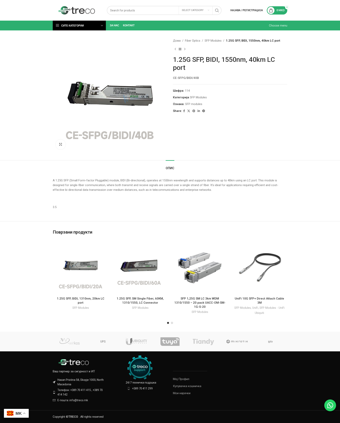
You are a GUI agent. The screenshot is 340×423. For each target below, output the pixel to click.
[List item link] (80, 392)
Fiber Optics (192, 40)
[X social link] (188, 111)
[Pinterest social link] (193, 111)
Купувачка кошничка (187, 386)
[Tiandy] (203, 341)
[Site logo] (77, 10)
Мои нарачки (181, 393)
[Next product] (184, 49)
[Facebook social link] (184, 111)
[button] (330, 405)
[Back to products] (180, 49)
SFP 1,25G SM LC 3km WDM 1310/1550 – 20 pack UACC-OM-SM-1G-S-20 (199, 303)
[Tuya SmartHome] (170, 341)
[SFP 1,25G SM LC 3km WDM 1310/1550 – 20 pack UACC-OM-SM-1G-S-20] (200, 267)
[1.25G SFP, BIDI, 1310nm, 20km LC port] (80, 267)
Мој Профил (181, 379)
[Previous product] (175, 49)
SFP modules (193, 104)
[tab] (170, 166)
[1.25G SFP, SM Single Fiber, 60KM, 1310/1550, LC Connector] (140, 267)
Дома (177, 40)
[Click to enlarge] (61, 144)
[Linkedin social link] (198, 111)
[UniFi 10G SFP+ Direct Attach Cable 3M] (259, 267)
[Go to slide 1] (168, 323)
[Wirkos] (69, 341)
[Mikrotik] (237, 341)
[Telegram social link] (203, 111)
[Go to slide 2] (172, 323)
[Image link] (74, 362)
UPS (103, 341)
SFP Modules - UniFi (272, 307)
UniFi (255, 307)
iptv (270, 341)
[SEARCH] (217, 10)
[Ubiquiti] (136, 341)
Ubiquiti (259, 312)
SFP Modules (213, 40)
